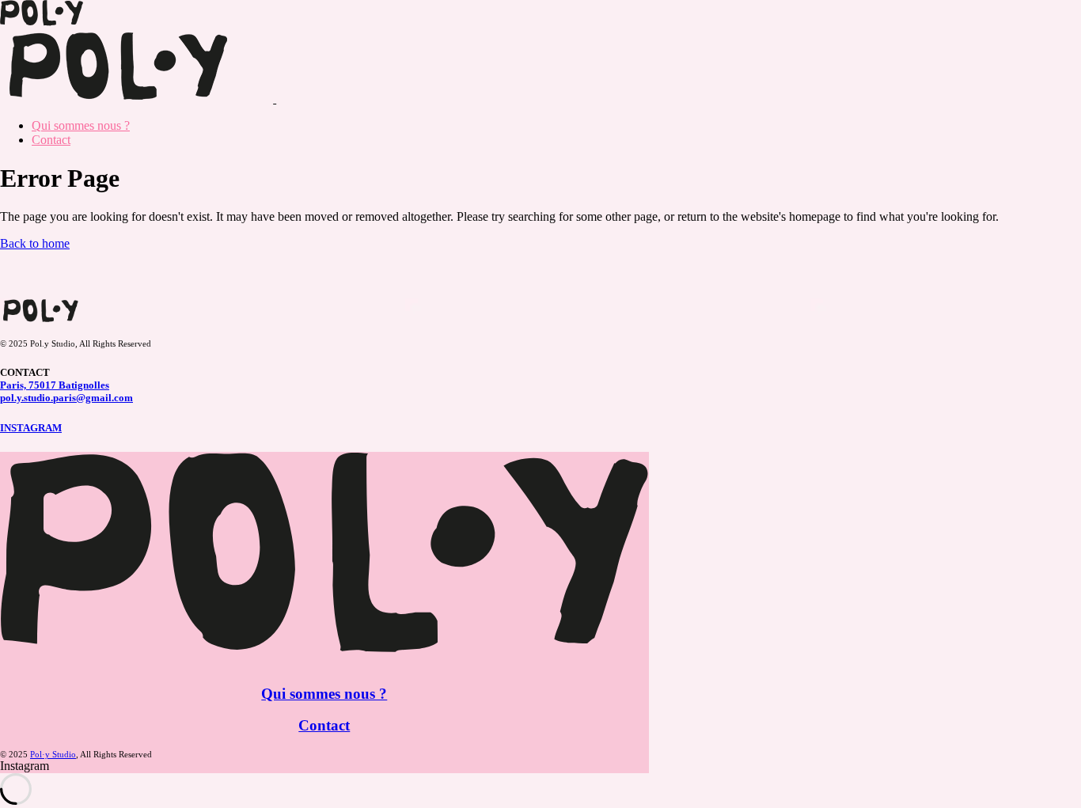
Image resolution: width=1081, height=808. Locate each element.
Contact (324, 725)
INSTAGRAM (31, 428)
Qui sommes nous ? (324, 693)
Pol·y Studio (53, 754)
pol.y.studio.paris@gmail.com (66, 398)
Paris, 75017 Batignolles (54, 385)
